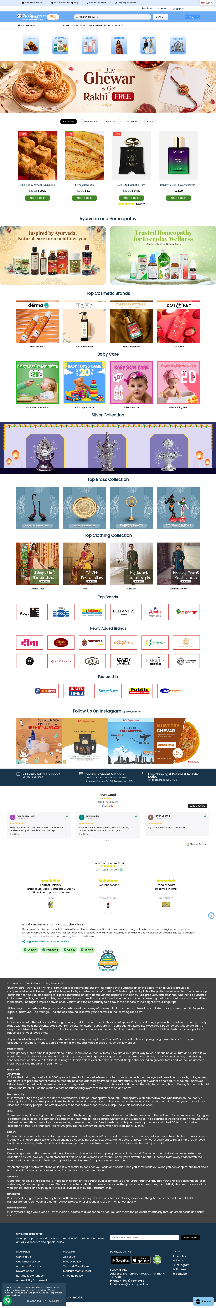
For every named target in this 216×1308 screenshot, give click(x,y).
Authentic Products (28, 1266)
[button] (106, 912)
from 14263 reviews (106, 869)
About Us (69, 1257)
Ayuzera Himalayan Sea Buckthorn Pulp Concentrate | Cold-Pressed (131, 185)
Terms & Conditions (76, 1266)
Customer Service (28, 1261)
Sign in (161, 8)
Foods (150, 121)
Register (147, 8)
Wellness (132, 121)
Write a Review (197, 806)
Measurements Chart (77, 1271)
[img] (108, 866)
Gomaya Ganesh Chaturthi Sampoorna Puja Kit (37, 185)
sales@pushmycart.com (134, 1284)
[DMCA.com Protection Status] (157, 1260)
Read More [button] (15, 834)
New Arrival (90, 121)
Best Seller (68, 121)
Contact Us (23, 1257)
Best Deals (112, 121)
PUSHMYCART (38, 17)
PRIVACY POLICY (36, 1301)
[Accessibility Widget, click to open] (211, 915)
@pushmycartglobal (132, 712)
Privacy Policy (72, 1261)
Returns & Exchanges (30, 1275)
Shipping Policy (73, 1275)
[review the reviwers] (67, 816)
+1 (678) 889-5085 (132, 1280)
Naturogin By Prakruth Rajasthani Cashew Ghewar (178, 185)
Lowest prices (25, 1271)
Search (160, 16)
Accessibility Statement (31, 1280)
